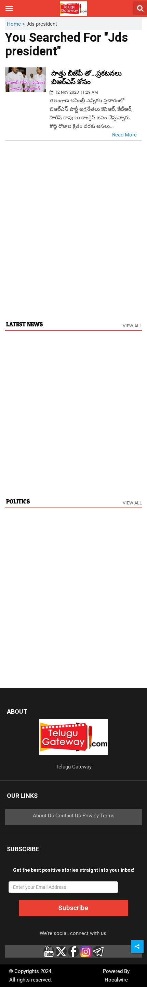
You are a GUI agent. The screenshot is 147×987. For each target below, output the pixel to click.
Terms (107, 816)
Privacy (90, 816)
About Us (43, 816)
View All (132, 325)
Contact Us (68, 816)
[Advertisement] (73, 237)
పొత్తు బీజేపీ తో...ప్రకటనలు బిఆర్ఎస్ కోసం (86, 77)
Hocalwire (116, 980)
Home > (16, 24)
